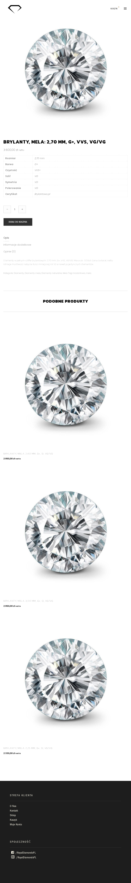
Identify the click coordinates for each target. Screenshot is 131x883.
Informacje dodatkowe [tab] (17, 244)
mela (88, 273)
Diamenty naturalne (51, 273)
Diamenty (19, 273)
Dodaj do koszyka (18, 222)
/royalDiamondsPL (25, 852)
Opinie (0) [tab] (9, 251)
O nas (13, 806)
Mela (65, 273)
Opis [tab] (6, 237)
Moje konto (16, 824)
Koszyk (13, 819)
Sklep (13, 815)
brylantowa (79, 273)
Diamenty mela (33, 273)
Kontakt (14, 810)
